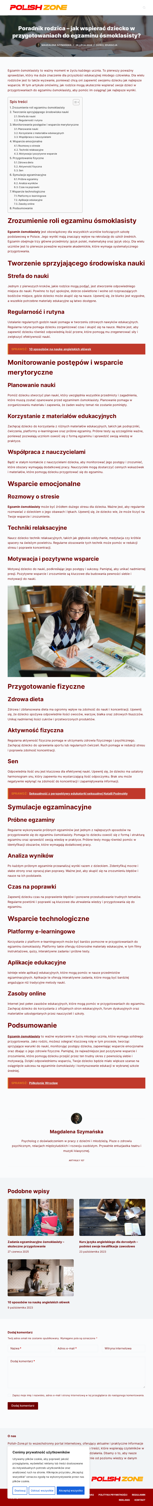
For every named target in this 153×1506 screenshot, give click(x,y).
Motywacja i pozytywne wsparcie (38, 153)
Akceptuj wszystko (71, 1490)
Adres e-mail (67, 1348)
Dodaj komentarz (22, 1361)
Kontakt (140, 1500)
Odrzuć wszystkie (42, 1490)
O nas (90, 1494)
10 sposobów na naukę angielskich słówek (39, 1302)
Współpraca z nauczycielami (35, 136)
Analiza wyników (28, 183)
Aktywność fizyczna (30, 166)
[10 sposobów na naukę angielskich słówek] (41, 1277)
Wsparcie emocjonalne (27, 141)
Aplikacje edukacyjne (30, 199)
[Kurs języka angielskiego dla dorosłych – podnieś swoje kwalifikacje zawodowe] (112, 1217)
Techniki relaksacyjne (31, 149)
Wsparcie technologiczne (28, 191)
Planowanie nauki (28, 128)
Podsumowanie (23, 208)
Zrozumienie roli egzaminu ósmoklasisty (38, 107)
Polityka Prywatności (113, 1494)
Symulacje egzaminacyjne (29, 174)
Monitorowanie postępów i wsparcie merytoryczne (46, 124)
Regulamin (138, 1494)
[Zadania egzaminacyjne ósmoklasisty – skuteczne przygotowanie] (41, 1217)
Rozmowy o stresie (29, 145)
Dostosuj (20, 1490)
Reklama (124, 1500)
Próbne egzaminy (28, 179)
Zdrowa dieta (25, 162)
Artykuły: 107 (76, 1160)
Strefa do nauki (26, 116)
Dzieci (100, 45)
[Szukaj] (144, 7)
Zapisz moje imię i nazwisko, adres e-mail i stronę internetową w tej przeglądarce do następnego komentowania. (78, 1395)
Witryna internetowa (118, 1348)
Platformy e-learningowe (32, 195)
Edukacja (111, 45)
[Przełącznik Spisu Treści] (74, 102)
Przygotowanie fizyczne (28, 158)
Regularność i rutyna (30, 120)
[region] (48, 1472)
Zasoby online (26, 203)
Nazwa (15, 1348)
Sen (21, 170)
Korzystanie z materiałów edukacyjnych (41, 133)
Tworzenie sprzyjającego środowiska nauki (41, 112)
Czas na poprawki (29, 187)
